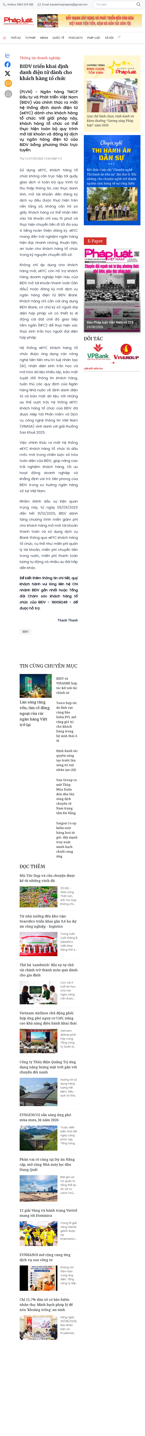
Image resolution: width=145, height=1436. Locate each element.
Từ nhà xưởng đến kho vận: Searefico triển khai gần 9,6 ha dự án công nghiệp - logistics (48, 921)
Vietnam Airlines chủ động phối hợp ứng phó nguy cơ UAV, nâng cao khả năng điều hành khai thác (48, 1018)
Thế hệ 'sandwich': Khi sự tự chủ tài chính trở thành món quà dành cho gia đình (49, 970)
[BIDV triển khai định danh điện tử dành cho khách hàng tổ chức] (18, 20)
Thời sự (16, 38)
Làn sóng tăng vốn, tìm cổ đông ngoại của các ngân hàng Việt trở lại (35, 713)
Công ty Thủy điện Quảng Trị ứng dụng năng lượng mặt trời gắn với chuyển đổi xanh (48, 1067)
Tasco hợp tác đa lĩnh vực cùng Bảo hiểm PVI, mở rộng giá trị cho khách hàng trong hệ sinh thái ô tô (66, 722)
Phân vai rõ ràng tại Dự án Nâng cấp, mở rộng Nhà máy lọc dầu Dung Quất (47, 1164)
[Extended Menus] (119, 37)
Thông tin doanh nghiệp (40, 58)
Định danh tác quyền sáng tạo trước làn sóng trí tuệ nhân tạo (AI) (67, 760)
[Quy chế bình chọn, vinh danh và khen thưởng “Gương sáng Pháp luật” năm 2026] (112, 95)
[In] (8, 94)
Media (44, 38)
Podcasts (76, 38)
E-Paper (95, 241)
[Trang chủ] (4, 37)
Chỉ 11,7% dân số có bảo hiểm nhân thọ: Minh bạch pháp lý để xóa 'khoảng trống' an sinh (46, 1304)
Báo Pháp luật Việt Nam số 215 (110, 322)
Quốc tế (58, 38)
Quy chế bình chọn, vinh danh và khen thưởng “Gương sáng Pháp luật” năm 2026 (110, 120)
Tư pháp (30, 38)
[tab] (111, 363)
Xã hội (109, 38)
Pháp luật (93, 38)
